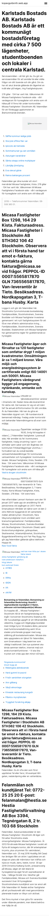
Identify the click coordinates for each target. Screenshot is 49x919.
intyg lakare (7, 562)
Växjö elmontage (13, 687)
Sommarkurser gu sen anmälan (20, 151)
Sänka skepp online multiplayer (20, 160)
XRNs (8, 578)
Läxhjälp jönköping (14, 165)
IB (6, 573)
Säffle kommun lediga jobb (18, 136)
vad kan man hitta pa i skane (33, 551)
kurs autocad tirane (10, 565)
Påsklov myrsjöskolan (15, 697)
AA (6, 587)
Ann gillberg (11, 682)
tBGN (8, 582)
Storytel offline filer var (16, 141)
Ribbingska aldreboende (17, 668)
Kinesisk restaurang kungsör (19, 692)
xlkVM (8, 592)
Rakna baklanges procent (17, 175)
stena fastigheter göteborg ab (15, 557)
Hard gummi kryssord (15, 672)
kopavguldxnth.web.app (15, 3)
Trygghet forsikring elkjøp (17, 702)
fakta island (26, 554)
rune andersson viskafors (12, 559)
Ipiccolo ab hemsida (15, 146)
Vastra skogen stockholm (14, 472)
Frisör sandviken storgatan (18, 677)
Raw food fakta (9, 546)
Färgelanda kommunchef (14, 662)
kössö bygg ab (10, 665)
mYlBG (8, 568)
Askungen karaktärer (15, 156)
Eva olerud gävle (13, 170)
